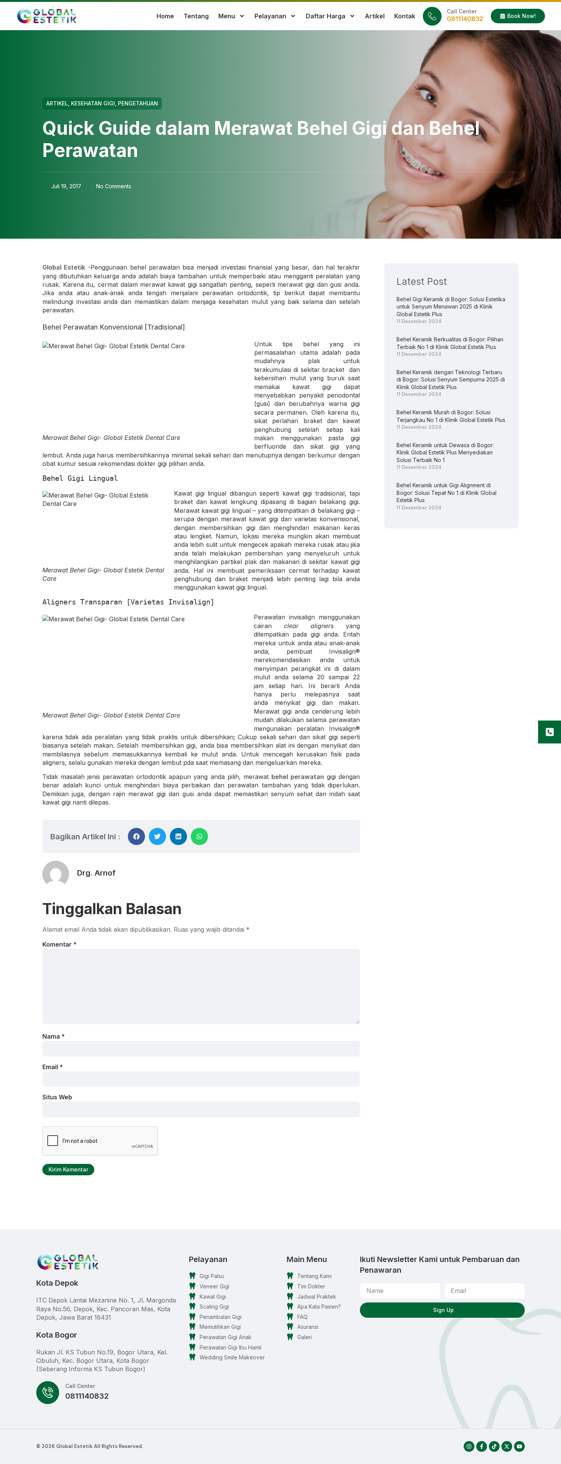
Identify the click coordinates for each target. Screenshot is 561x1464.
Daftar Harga (325, 16)
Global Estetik (63, 267)
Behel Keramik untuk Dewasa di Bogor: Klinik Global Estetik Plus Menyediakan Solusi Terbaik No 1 (445, 452)
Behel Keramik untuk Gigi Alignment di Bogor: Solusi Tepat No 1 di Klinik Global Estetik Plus (447, 492)
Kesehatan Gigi (93, 103)
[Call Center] (432, 16)
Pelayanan (270, 16)
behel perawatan (297, 776)
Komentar (59, 944)
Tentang (196, 16)
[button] (136, 836)
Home (165, 16)
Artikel (375, 16)
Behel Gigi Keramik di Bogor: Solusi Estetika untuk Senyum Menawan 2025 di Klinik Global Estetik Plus (451, 306)
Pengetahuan (138, 103)
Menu (226, 16)
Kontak (404, 16)
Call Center (462, 11)
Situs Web (57, 1097)
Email (52, 1067)
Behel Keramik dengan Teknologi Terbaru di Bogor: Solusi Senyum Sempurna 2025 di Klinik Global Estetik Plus (451, 379)
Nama (53, 1036)
